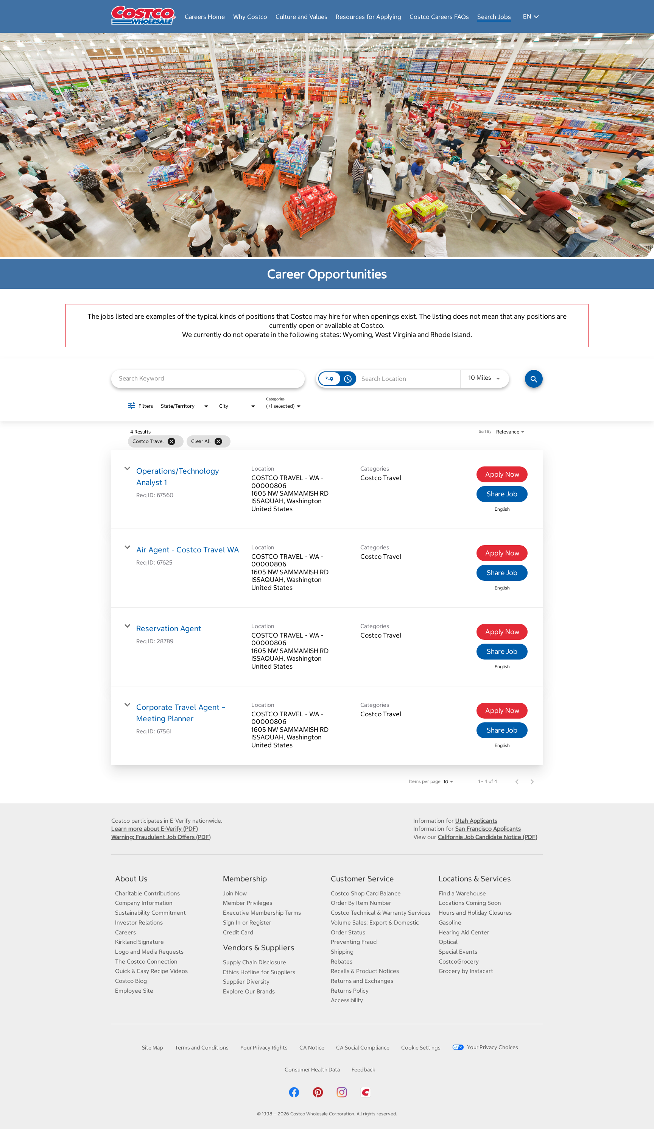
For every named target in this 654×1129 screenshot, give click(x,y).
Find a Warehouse (462, 893)
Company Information (144, 902)
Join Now (235, 893)
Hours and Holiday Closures (475, 912)
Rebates (341, 961)
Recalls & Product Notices (365, 971)
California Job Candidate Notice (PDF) (487, 837)
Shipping (342, 951)
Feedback (363, 1069)
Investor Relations (139, 922)
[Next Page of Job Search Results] (532, 781)
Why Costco (250, 16)
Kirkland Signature (139, 941)
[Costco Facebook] (294, 1096)
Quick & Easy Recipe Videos (151, 971)
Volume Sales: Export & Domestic (375, 922)
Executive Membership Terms (262, 912)
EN (527, 16)
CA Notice (311, 1047)
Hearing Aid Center (464, 932)
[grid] (312, 441)
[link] (327, 489)
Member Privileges (247, 902)
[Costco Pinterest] (318, 1096)
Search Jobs (494, 16)
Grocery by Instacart (466, 971)
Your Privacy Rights (264, 1047)
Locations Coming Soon (470, 902)
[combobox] (208, 378)
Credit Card (238, 932)
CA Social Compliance (362, 1047)
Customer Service (362, 878)
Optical (448, 941)
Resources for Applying (368, 16)
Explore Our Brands (249, 991)
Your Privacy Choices (492, 1047)
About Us (131, 878)
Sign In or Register (247, 922)
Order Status (348, 932)
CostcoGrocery (459, 961)
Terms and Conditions (202, 1047)
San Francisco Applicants (488, 828)
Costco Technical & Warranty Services (380, 912)
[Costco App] (366, 1096)
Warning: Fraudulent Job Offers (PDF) (161, 837)
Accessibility (347, 1000)
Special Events (458, 951)
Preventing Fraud (354, 941)
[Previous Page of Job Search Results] (517, 781)
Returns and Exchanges (362, 980)
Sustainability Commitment (150, 912)
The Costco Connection (146, 961)
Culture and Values (301, 16)
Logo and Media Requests (149, 951)
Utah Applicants (476, 820)
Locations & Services (475, 878)
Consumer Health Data (312, 1069)
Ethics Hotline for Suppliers (259, 972)
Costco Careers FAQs (439, 16)
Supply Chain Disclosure (254, 962)
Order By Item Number (361, 902)
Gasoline (450, 922)
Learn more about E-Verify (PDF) (154, 828)
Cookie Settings (421, 1047)
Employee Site (134, 990)
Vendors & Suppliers (258, 947)
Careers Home (205, 16)
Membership (245, 878)
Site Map (152, 1047)
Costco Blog (131, 980)
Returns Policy (350, 990)
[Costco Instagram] (342, 1096)
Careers (125, 932)
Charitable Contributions (147, 893)
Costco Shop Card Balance (366, 893)
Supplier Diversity (246, 981)
